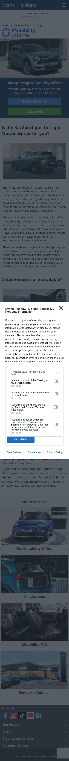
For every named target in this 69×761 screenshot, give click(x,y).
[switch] (55, 381)
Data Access (34, 452)
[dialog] (34, 380)
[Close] (62, 309)
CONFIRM (20, 439)
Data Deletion (14, 452)
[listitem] (34, 372)
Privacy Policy (54, 452)
